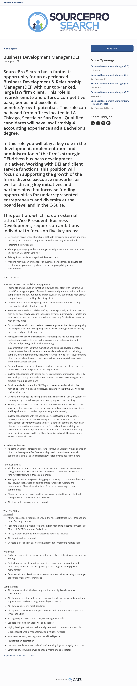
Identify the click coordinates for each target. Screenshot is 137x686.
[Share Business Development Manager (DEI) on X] (103, 123)
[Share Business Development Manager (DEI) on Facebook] (98, 123)
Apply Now (112, 48)
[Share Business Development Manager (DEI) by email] (108, 123)
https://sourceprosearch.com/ (18, 655)
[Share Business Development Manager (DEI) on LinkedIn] (93, 123)
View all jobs (10, 48)
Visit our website (15, 2)
